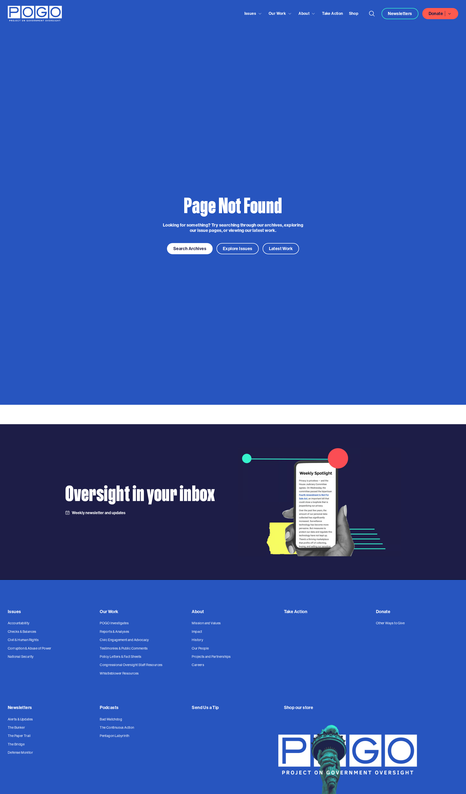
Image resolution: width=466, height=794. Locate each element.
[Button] (372, 13)
